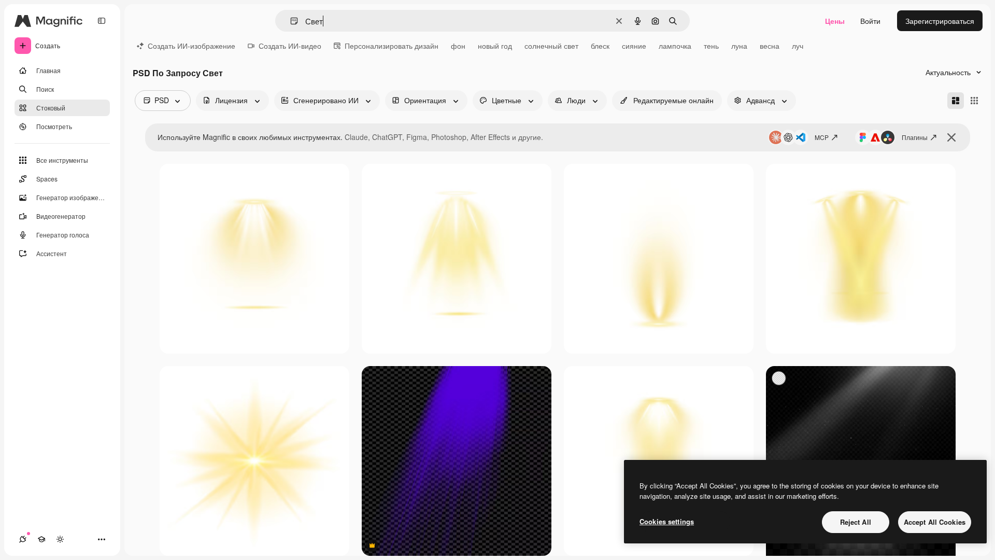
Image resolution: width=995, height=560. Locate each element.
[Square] (974, 100)
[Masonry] (955, 100)
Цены (835, 21)
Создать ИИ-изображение (191, 45)
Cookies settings (666, 521)
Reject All (855, 522)
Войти (870, 21)
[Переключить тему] (60, 539)
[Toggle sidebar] (101, 20)
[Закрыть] (951, 137)
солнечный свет (551, 45)
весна (769, 45)
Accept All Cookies (934, 522)
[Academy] (41, 539)
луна (739, 45)
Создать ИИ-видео (290, 45)
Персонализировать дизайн (391, 45)
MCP (822, 137)
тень (711, 45)
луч (797, 45)
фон (458, 45)
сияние (634, 45)
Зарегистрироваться (939, 21)
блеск (600, 45)
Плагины (915, 137)
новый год (495, 45)
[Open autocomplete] (290, 21)
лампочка (675, 45)
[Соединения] (23, 539)
